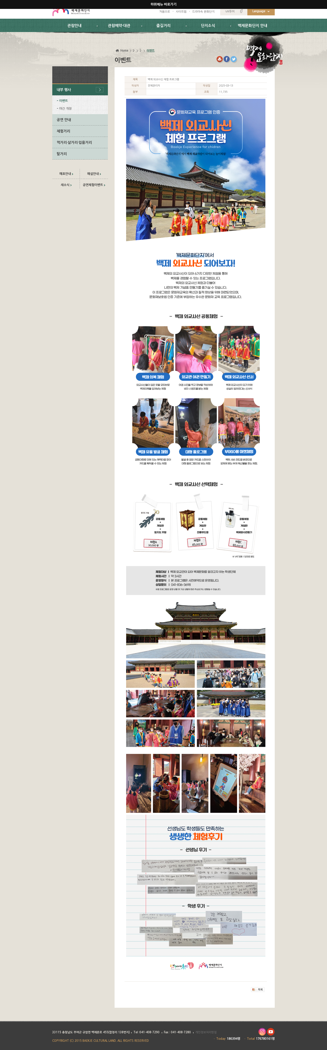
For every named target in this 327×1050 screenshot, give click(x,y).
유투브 (271, 1032)
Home (124, 50)
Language (258, 11)
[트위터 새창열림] (234, 59)
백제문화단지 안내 (252, 26)
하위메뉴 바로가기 (163, 4)
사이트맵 (181, 11)
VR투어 (229, 11)
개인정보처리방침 (206, 1032)
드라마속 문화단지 (203, 11)
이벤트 (63, 100)
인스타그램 (262, 1032)
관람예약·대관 (119, 26)
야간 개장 (65, 108)
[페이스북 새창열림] (227, 59)
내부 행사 (64, 89)
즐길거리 (163, 26)
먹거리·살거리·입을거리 (74, 142)
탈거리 (62, 154)
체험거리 (63, 131)
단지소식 (208, 26)
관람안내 (74, 26)
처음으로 (164, 11)
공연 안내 (64, 119)
